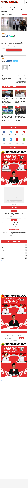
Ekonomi (2, 258)
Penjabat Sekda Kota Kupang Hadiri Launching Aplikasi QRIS (7, 77)
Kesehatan (3, 255)
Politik (2, 247)
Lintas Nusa (3, 245)
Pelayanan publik (14, 229)
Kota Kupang (3, 252)
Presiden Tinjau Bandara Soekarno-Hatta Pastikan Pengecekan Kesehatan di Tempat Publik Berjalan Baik (21, 79)
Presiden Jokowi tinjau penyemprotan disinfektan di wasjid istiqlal (15, 56)
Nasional (25, 14)
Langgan (21, 338)
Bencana (14, 220)
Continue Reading (14, 49)
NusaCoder (17, 485)
